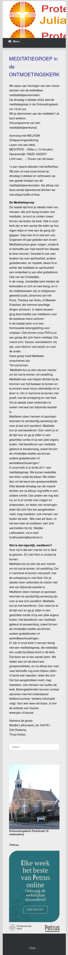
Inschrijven (35, 909)
